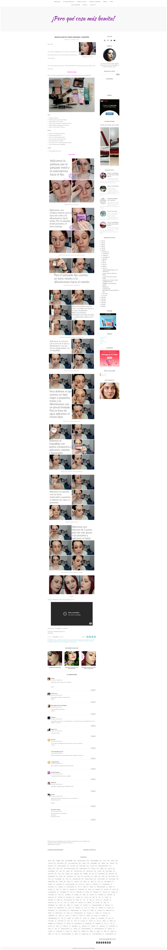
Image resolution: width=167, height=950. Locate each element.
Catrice (59, 873)
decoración (105, 913)
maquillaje (57, 641)
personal (110, 868)
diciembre (104, 251)
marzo (103, 268)
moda (60, 871)
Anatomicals (100, 894)
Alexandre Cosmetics (65, 928)
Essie (109, 918)
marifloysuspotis (55, 772)
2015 (102, 297)
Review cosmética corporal (69, 868)
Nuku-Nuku (103, 374)
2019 (102, 244)
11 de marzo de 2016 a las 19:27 (56, 811)
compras (84, 863)
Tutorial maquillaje (54, 642)
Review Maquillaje (68, 860)
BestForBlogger (92, 948)
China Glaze (77, 907)
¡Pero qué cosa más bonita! (80, 948)
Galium (91, 931)
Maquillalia (50, 923)
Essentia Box (69, 897)
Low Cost (86, 897)
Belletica (88, 915)
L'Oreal (51, 641)
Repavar (76, 933)
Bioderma (93, 868)
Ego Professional (70, 886)
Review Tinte (87, 876)
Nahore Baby (79, 892)
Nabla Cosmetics (59, 913)
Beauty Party (95, 884)
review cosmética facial (73, 863)
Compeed (50, 931)
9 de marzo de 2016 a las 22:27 (56, 763)
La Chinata (78, 897)
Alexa (56, 928)
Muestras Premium (101, 886)
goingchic (77, 894)
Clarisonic (110, 928)
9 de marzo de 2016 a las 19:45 (56, 753)
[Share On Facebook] (90, 637)
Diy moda (109, 907)
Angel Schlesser (51, 915)
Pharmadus (50, 899)
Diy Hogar (67, 873)
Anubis (60, 915)
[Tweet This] (87, 637)
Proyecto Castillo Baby (66, 933)
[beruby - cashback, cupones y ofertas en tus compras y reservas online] (109, 115)
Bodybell (103, 915)
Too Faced (50, 863)
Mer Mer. (53, 739)
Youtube (97, 913)
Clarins (89, 889)
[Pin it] (95, 637)
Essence (87, 639)
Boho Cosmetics (73, 639)
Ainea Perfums (112, 926)
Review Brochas (112, 879)
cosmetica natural (83, 868)
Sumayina (53, 782)
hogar (91, 899)
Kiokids (112, 931)
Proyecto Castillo (101, 879)
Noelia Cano (54, 693)
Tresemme (89, 913)
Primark (113, 892)
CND (62, 918)
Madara (111, 920)
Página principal (103, 337)
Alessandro (85, 905)
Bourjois (72, 902)
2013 (102, 301)
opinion (95, 876)
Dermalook (81, 639)
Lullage (104, 920)
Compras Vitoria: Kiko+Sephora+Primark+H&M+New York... (110, 290)
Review (49, 860)
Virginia (53, 717)
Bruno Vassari (51, 886)
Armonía (81, 915)
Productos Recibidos (78, 913)
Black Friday (109, 894)
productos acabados (62, 865)
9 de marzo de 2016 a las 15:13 (56, 707)
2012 (102, 302)
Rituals (77, 899)
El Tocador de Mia (55, 809)
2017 (102, 248)
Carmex (69, 907)
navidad (60, 881)
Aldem (49, 928)
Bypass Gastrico (60, 907)
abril (103, 266)
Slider (92, 641)
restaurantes (102, 926)
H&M (85, 886)
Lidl (97, 920)
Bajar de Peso (51, 902)
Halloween (89, 902)
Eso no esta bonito (63, 910)
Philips (58, 899)
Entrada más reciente (56, 849)
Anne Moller (106, 899)
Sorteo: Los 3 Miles (112, 211)
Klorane (91, 886)
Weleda (64, 889)
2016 (102, 250)
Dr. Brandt (106, 889)
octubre (104, 255)
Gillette (98, 931)
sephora (68, 871)
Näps (105, 902)
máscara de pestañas (70, 884)
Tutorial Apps (51, 894)
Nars (100, 897)
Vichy (99, 881)
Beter (65, 902)
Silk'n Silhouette (51, 905)
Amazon (97, 899)
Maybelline (71, 641)
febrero (104, 293)
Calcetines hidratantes (99, 928)
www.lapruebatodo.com (57, 751)
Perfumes (50, 884)
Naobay (87, 892)
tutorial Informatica (109, 933)
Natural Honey (88, 923)
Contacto (102, 338)
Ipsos (69, 920)
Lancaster (100, 910)
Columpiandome (55, 762)
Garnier (85, 881)
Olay (105, 923)
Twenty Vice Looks (78, 871)
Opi (111, 923)
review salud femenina (96, 933)
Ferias (78, 876)
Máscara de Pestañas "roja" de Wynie (109, 125)
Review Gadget (109, 871)
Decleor (67, 931)
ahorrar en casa (90, 871)
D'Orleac (93, 907)
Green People (60, 920)
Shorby (53, 794)
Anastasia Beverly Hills (96, 905)
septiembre (105, 257)
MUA (94, 897)
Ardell (74, 915)
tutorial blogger (58, 879)
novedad (92, 865)
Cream (85, 907)
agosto (104, 259)
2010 (102, 306)
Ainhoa (84, 894)
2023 (102, 241)
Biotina (95, 915)
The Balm (50, 889)
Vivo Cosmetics (64, 642)
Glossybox (112, 863)
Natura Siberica (78, 923)
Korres (75, 920)
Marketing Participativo (103, 865)
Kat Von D (98, 902)
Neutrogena (95, 892)
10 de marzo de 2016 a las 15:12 (56, 773)
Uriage (57, 926)
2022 (102, 242)
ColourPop (93, 918)
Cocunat (84, 918)
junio (103, 262)
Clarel (67, 879)
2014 (102, 299)
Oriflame (106, 897)
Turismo (61, 905)
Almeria (87, 884)
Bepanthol (72, 889)
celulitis (68, 905)
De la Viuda (60, 897)
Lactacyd (83, 920)
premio (60, 876)
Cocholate (77, 918)
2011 (102, 304)
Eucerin (114, 889)
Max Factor (64, 641)
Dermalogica (101, 918)
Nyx (76, 641)
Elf (78, 886)
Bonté (103, 876)
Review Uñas (50, 873)
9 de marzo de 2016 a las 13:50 (56, 680)
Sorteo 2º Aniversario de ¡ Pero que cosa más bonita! (113, 175)
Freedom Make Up (52, 892)
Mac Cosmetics (112, 876)
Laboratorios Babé (76, 879)
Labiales (92, 910)
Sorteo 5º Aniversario (112, 186)
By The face (50, 907)
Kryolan (84, 910)
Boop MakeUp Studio (52, 918)
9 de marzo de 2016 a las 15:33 (56, 730)
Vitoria (59, 894)
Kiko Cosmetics (60, 863)
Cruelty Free (76, 881)
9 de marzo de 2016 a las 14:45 (56, 695)
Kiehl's (105, 931)
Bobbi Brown (51, 897)
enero (103, 295)
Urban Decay (111, 873)
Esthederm (83, 931)
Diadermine (60, 886)
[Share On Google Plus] (92, 637)
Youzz (84, 899)
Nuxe (56, 933)
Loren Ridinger (63, 892)
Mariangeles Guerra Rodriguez (59, 705)
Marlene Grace (60, 923)
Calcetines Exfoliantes (85, 928)
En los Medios (103, 341)
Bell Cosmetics (58, 639)
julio (103, 260)
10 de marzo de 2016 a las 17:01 (56, 784)
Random (112, 860)
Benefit (65, 639)
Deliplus (101, 868)
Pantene (68, 913)
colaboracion (84, 926)
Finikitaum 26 (105, 287)
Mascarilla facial (51, 876)
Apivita (67, 915)
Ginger (53, 678)
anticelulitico (67, 894)
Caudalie (69, 918)
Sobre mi (102, 340)
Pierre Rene (105, 892)
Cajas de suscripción (81, 860)
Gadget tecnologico (75, 910)
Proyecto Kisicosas (68, 899)
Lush (71, 892)
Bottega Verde (81, 889)
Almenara (75, 928)
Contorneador (59, 931)
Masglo (49, 913)
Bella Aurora (107, 905)
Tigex (57, 889)
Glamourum (76, 873)
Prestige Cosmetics (83, 641)
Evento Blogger (94, 863)
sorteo (104, 860)
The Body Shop (101, 873)
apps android (59, 884)
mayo (103, 264)
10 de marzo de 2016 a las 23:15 (56, 796)
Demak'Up (101, 907)
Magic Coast (108, 910)
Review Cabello (83, 865)
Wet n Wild (73, 642)
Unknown (103, 375)
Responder (93, 690)
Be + (59, 902)
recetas (80, 884)
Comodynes (80, 902)
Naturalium (98, 923)
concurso (99, 871)
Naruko (49, 933)
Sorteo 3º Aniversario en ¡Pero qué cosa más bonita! (113, 224)
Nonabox (103, 863)
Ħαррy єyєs (54, 729)
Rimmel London (51, 881)
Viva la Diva (65, 926)
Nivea (49, 879)
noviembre (105, 253)
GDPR (101, 343)
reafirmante (76, 905)
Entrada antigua (89, 849)
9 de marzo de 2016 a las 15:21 (56, 718)
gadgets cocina (85, 933)
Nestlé (92, 881)
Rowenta (50, 926)
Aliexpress (92, 894)
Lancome (91, 920)
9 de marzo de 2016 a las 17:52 (56, 741)
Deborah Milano (51, 871)
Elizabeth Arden (51, 910)
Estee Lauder (51, 920)
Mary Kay (69, 923)
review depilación (107, 881)
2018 (102, 246)
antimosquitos (75, 926)
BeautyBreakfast (106, 884)
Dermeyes (75, 931)
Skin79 (110, 886)
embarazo (93, 926)
